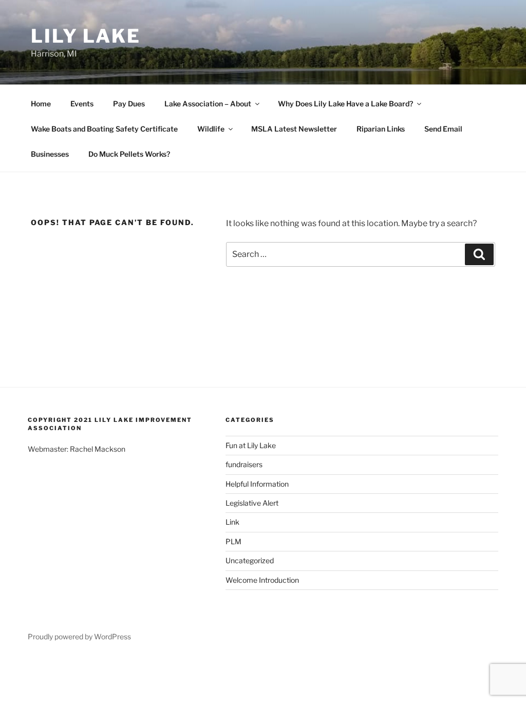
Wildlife (210, 128)
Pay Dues (129, 103)
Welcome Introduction (262, 580)
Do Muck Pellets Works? (129, 154)
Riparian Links (380, 128)
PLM (233, 541)
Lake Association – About (207, 103)
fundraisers (244, 464)
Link (232, 522)
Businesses (50, 154)
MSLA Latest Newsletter (294, 128)
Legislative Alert (252, 502)
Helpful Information (257, 483)
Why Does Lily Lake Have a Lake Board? (345, 103)
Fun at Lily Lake (251, 445)
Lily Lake (86, 36)
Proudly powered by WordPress (79, 636)
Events (81, 103)
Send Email (443, 128)
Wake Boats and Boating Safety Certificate (104, 128)
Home (41, 103)
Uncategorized (250, 560)
